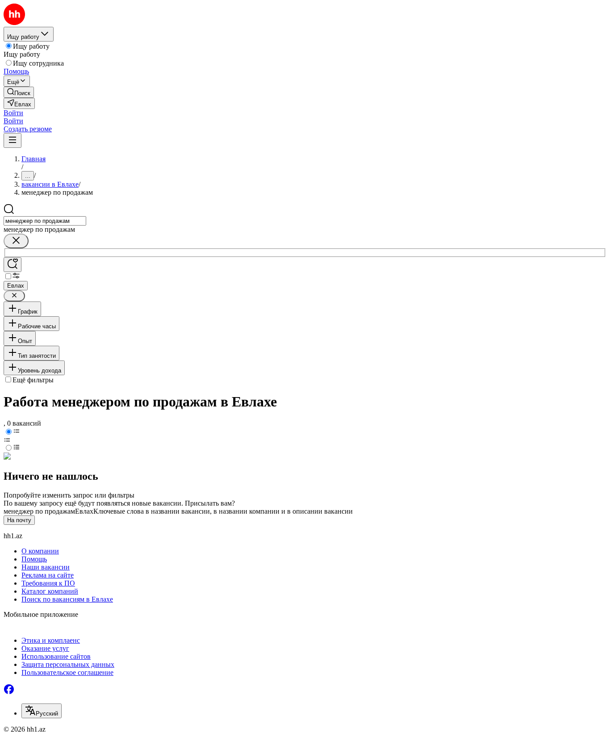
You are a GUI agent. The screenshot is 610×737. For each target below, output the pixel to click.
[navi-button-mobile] (12, 140)
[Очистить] (16, 241)
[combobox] (45, 221)
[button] (13, 113)
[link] (19, 92)
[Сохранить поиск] (12, 264)
